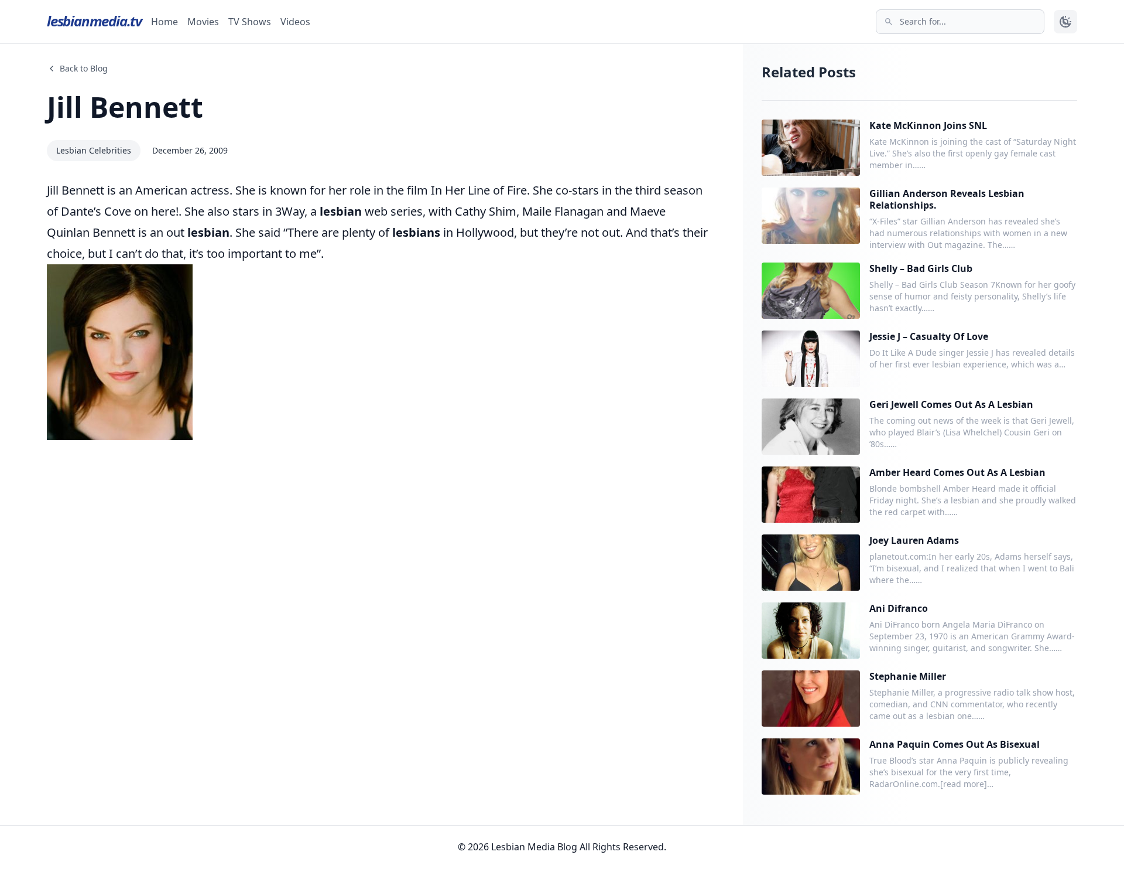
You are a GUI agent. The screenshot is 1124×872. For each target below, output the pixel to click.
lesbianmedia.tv (94, 20)
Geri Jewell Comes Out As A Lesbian (951, 404)
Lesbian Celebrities (93, 150)
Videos (295, 21)
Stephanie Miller (907, 676)
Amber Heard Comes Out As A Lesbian (957, 472)
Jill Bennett (125, 107)
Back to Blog (84, 68)
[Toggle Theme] (1065, 21)
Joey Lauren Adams (914, 540)
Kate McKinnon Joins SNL (928, 125)
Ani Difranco (898, 608)
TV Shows (249, 21)
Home (164, 21)
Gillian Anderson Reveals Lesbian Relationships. (946, 199)
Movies (203, 21)
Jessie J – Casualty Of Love (928, 336)
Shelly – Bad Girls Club (920, 268)
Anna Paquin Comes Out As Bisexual (954, 744)
